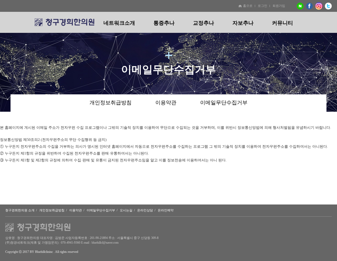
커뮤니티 (282, 23)
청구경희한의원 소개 (19, 210)
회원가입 (278, 6)
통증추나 (164, 23)
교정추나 (203, 23)
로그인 (262, 6)
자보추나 (243, 23)
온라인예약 (166, 210)
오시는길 (126, 210)
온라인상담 (145, 210)
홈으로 (247, 6)
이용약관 (165, 102)
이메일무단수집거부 (223, 102)
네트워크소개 (119, 23)
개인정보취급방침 (111, 102)
